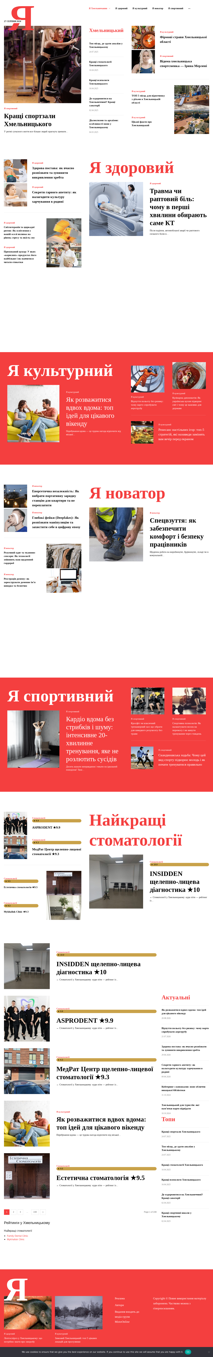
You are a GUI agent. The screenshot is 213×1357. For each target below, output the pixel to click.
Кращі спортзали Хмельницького (181, 1131)
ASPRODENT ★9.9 (46, 827)
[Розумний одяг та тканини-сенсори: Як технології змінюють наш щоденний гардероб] (63, 556)
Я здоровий (37, 163)
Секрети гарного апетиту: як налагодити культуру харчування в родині (54, 196)
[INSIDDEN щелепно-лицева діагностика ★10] (116, 882)
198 (35, 1212)
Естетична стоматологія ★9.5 (21, 887)
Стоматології (38, 818)
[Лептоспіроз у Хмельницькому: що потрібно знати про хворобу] (28, 1312)
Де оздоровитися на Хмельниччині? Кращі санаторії (102, 102)
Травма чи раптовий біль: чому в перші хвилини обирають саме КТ (178, 207)
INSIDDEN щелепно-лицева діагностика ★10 (175, 881)
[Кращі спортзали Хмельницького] (42, 64)
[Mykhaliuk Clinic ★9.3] (63, 907)
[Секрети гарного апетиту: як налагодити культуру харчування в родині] (15, 194)
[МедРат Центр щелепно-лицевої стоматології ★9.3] (15, 847)
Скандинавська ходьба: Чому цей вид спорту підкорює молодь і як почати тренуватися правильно (182, 759)
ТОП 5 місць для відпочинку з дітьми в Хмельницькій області (148, 99)
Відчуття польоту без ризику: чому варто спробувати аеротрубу (147, 405)
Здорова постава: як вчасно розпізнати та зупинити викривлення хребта (53, 172)
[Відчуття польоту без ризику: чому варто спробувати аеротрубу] (147, 379)
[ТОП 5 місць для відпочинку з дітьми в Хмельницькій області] (191, 97)
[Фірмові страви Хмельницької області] (143, 37)
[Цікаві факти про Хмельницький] (191, 121)
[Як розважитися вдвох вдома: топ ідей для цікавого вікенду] (33, 413)
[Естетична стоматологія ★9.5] (63, 883)
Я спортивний (10, 108)
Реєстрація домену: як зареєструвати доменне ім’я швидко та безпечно (19, 582)
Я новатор (37, 486)
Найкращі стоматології (18, 1230)
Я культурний (166, 32)
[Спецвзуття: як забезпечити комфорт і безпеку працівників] (116, 534)
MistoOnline (122, 1321)
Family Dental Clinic (17, 1235)
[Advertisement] (106, 305)
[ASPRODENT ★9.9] (15, 823)
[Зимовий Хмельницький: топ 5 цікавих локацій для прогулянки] (79, 1312)
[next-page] (43, 1212)
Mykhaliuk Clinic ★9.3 (16, 911)
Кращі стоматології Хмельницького (183, 1165)
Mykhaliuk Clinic (15, 1239)
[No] (209, 1352)
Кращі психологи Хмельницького (181, 1179)
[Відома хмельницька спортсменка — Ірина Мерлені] (143, 61)
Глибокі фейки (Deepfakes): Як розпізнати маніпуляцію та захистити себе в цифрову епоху (56, 522)
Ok (188, 1352)
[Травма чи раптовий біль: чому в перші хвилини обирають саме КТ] (116, 209)
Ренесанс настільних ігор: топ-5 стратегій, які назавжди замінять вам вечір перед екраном (181, 434)
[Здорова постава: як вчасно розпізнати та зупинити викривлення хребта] (15, 170)
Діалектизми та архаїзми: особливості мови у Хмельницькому (103, 124)
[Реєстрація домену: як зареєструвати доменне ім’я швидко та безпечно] (63, 580)
